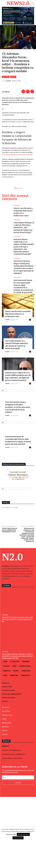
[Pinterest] (32, 91)
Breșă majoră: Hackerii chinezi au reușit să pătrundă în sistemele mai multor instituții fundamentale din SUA (17, 656)
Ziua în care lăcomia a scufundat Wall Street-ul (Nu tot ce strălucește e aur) (18, 313)
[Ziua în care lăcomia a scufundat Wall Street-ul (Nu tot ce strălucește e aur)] (7, 210)
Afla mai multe (11, 834)
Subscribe (18, 782)
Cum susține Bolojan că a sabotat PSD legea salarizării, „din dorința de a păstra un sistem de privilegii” (24, 227)
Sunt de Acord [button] (18, 838)
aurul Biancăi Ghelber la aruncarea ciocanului (17, 154)
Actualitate (6, 77)
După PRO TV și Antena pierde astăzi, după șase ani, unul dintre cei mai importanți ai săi (17, 619)
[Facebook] (23, 91)
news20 (8, 80)
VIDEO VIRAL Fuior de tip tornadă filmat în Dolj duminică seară (9, 530)
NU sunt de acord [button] (23, 834)
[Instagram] (7, 791)
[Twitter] (28, 91)
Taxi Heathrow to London (10, 507)
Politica (13, 77)
